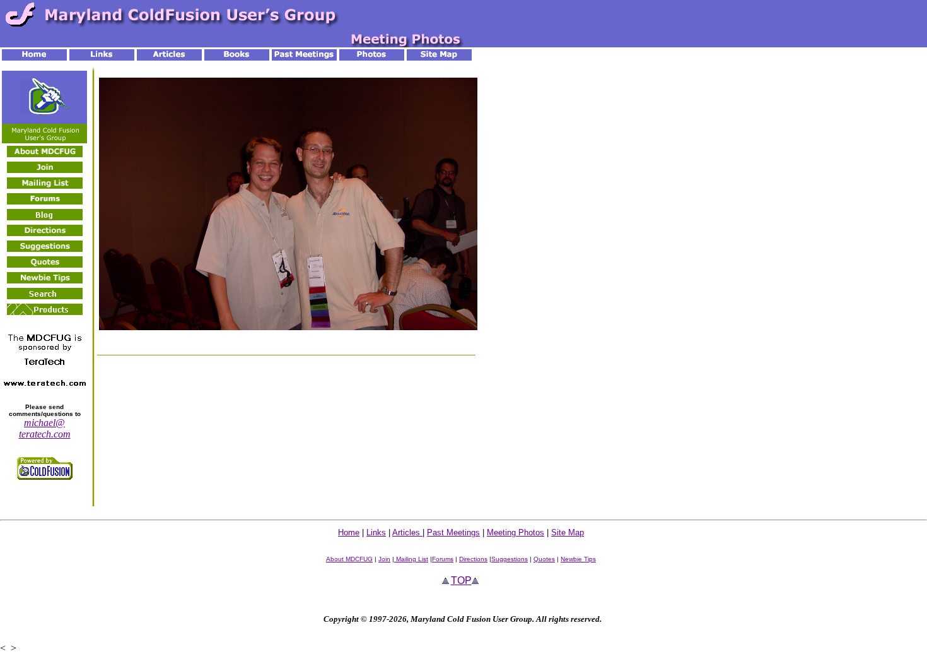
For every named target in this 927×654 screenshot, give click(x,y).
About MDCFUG (349, 559)
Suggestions (509, 559)
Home (348, 532)
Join (384, 559)
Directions (473, 559)
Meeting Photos (515, 532)
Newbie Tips (578, 559)
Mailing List (411, 559)
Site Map (567, 532)
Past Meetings (453, 532)
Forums (442, 559)
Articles (407, 532)
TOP (461, 580)
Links (376, 532)
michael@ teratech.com (45, 428)
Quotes (544, 559)
